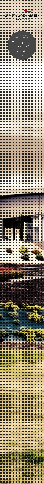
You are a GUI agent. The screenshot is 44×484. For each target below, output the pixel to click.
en (23, 55)
